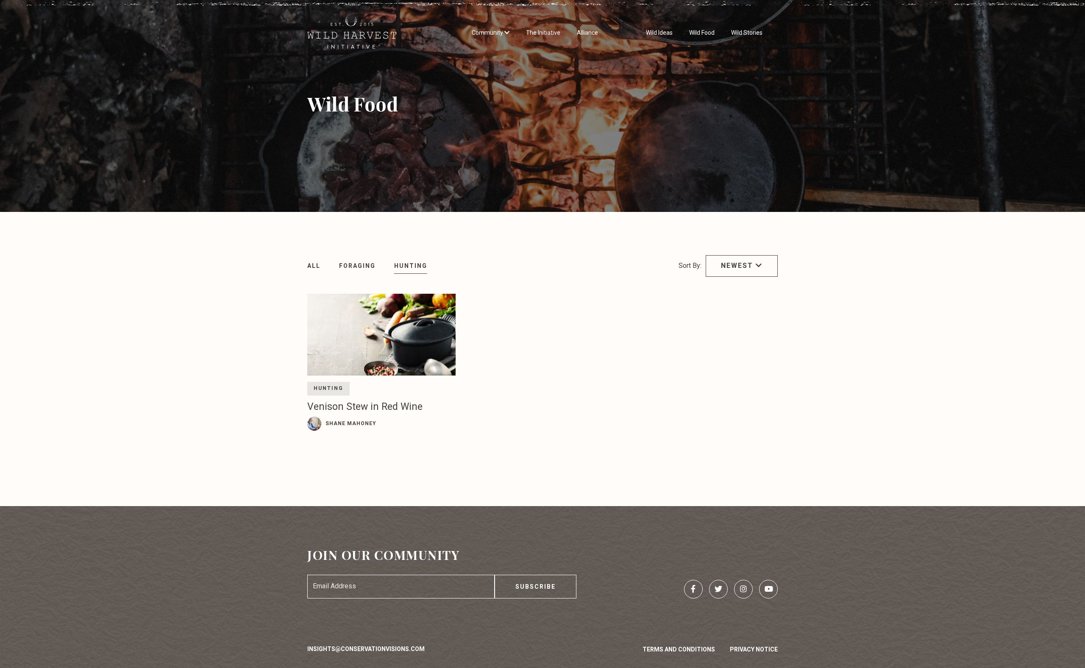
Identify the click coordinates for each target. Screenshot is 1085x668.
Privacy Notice (754, 649)
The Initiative (543, 32)
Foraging (357, 265)
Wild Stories (746, 32)
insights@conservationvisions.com (366, 649)
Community (488, 32)
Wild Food (702, 32)
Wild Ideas (659, 32)
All (313, 265)
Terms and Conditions (679, 649)
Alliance (587, 32)
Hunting (410, 265)
